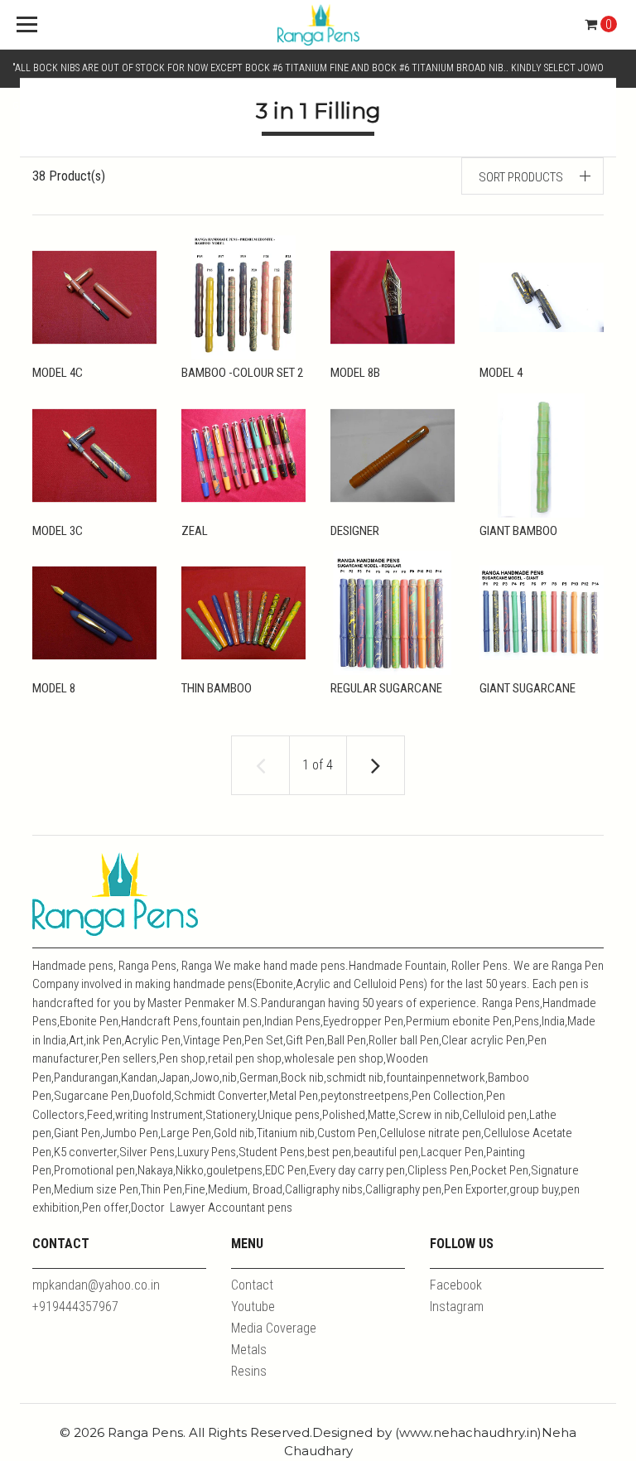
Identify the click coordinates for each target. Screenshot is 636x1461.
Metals (249, 1349)
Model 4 (501, 372)
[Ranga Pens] (318, 25)
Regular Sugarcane (386, 688)
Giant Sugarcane (527, 688)
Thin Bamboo (216, 688)
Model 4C (57, 372)
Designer (354, 530)
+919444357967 (75, 1306)
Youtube (253, 1306)
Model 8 (53, 688)
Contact (252, 1285)
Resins (249, 1371)
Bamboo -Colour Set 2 (242, 372)
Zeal (194, 530)
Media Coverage (273, 1328)
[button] (533, 176)
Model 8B (355, 372)
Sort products (521, 177)
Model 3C (57, 530)
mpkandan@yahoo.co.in (96, 1285)
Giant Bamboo (518, 530)
